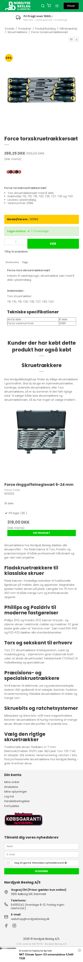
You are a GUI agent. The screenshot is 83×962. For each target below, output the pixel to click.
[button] (71, 39)
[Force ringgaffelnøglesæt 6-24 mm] (41, 440)
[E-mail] (41, 854)
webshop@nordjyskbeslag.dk (30, 919)
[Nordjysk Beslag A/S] (17, 5)
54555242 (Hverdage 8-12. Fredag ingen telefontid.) (37, 906)
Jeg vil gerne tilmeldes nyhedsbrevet (39, 862)
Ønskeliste (11, 787)
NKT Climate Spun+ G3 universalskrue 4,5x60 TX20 (46, 956)
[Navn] (41, 846)
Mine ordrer (11, 782)
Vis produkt (41, 533)
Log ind (9, 796)
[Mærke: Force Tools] (14, 172)
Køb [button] (53, 244)
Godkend (41, 871)
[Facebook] (6, 927)
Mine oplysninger (15, 792)
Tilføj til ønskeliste (16, 252)
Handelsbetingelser (17, 801)
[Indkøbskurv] (49, 6)
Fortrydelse (11, 806)
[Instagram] (14, 927)
